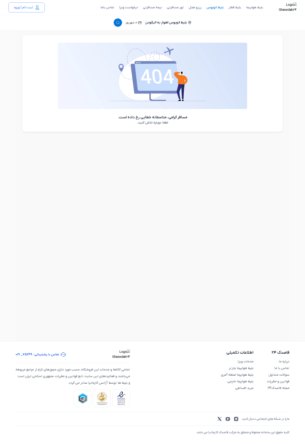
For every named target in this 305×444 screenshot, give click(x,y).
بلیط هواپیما (254, 7)
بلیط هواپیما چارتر (241, 368)
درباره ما (284, 361)
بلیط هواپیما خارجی (240, 381)
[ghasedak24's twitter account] (219, 418)
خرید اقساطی (244, 388)
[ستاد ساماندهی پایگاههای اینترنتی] (102, 398)
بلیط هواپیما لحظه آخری (237, 375)
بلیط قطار (235, 7)
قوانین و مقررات (278, 381)
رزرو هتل (195, 7)
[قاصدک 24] (283, 7)
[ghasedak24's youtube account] (227, 418)
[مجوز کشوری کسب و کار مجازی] (83, 398)
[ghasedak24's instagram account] (236, 418)
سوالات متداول (278, 375)
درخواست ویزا (128, 7)
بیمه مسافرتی (152, 7)
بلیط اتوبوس (215, 7)
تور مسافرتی (175, 7)
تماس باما (107, 7)
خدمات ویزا (246, 361)
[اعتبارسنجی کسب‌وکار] (121, 398)
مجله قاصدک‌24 (278, 388)
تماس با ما (281, 368)
